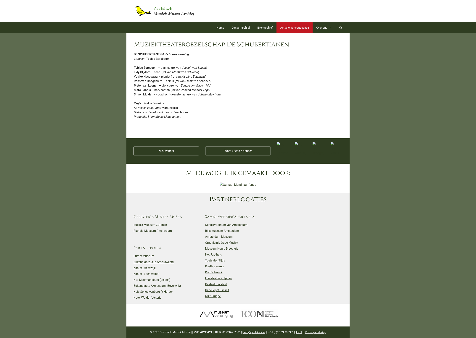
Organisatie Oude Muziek (221, 242)
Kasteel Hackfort (216, 284)
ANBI (299, 332)
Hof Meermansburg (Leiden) (152, 280)
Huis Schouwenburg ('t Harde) (153, 291)
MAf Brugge (213, 296)
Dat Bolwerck (213, 272)
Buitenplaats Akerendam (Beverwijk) (157, 285)
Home (220, 27)
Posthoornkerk (214, 266)
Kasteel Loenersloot (146, 274)
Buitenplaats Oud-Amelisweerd (154, 262)
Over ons (321, 27)
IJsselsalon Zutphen (218, 278)
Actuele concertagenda (294, 27)
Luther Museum (144, 256)
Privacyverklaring (315, 332)
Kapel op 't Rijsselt (217, 290)
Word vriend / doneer (238, 151)
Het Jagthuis (213, 254)
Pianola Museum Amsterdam (153, 231)
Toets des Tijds (215, 260)
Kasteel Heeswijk (145, 268)
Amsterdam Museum (219, 236)
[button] (341, 27)
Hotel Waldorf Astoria (148, 297)
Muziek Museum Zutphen (150, 225)
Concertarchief (240, 27)
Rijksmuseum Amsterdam (222, 231)
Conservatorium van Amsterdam (226, 225)
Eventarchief (265, 27)
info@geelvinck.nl (254, 332)
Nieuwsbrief (166, 151)
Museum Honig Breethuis (221, 248)
